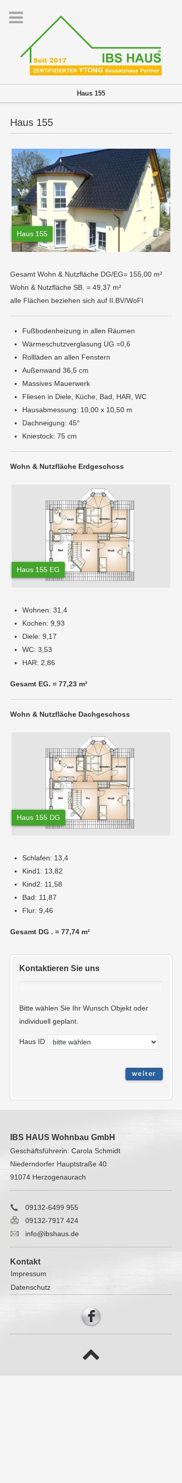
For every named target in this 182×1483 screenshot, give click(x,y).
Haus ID (32, 1041)
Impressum (29, 1274)
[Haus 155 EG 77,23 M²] (91, 590)
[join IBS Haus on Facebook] (91, 1315)
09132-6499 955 (51, 1207)
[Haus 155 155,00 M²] (91, 254)
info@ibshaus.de (52, 1234)
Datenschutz (31, 1287)
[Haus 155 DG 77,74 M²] (91, 838)
